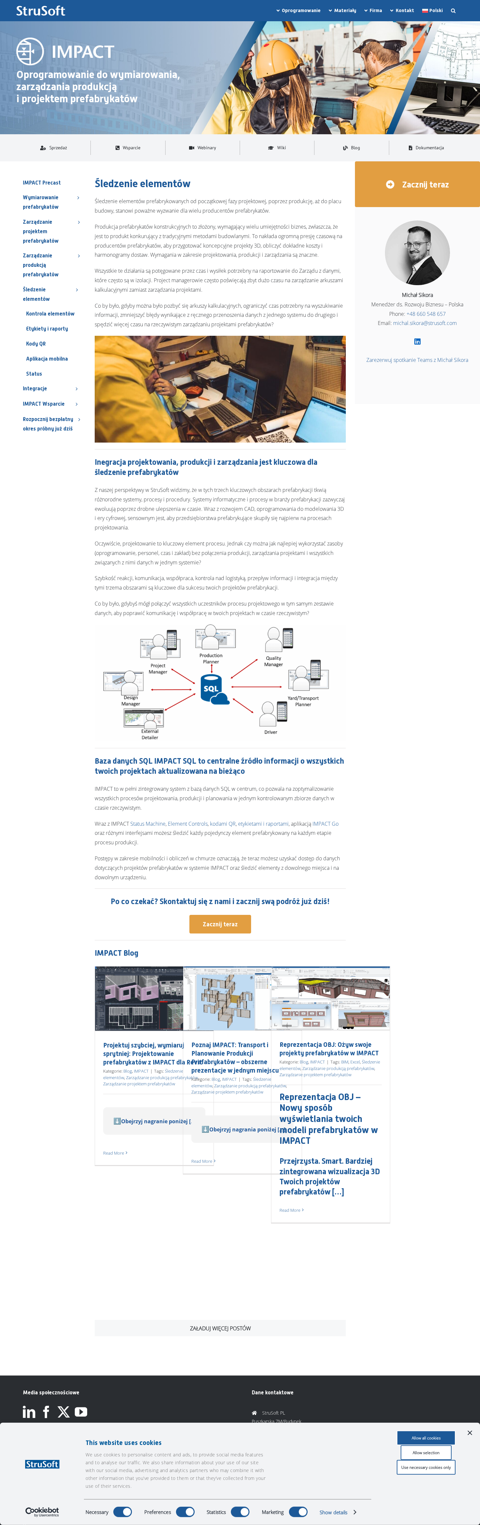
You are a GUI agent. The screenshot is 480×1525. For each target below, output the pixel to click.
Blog (127, 1071)
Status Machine (148, 823)
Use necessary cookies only (426, 1467)
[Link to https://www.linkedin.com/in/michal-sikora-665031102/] (417, 341)
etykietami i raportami (263, 823)
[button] (453, 10)
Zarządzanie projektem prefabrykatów (139, 1084)
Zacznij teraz (424, 184)
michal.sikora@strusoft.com (425, 323)
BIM (344, 1062)
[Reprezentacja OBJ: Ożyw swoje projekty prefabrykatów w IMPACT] (330, 998)
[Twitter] (63, 1412)
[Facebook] (46, 1412)
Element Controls (188, 823)
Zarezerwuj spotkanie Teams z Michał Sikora (417, 360)
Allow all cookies (426, 1438)
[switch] (185, 1512)
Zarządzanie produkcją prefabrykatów (162, 1077)
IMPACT (141, 1071)
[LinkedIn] (29, 1412)
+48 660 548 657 (426, 313)
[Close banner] (470, 1433)
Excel (355, 1062)
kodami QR (223, 823)
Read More (113, 1153)
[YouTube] (81, 1412)
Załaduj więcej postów (220, 1328)
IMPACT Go (325, 823)
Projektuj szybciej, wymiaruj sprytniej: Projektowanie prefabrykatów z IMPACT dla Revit (152, 1053)
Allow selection (426, 1452)
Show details (333, 1512)
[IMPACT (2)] (65, 40)
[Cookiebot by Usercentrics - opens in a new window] (42, 1512)
